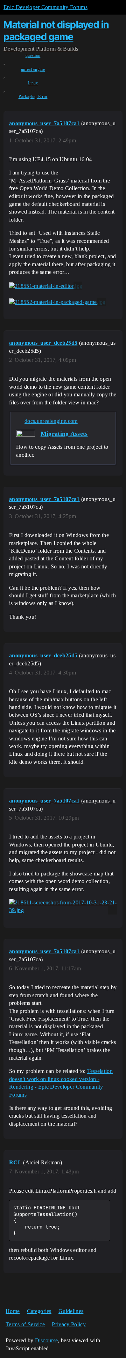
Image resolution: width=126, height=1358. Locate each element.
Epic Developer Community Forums (46, 7)
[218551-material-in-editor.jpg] (45, 286)
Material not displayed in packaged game (56, 30)
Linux (33, 83)
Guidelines (70, 1311)
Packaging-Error (33, 96)
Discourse (46, 1340)
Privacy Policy (68, 1324)
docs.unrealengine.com (51, 421)
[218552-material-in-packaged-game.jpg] (57, 302)
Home (13, 1311)
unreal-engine (33, 69)
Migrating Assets (64, 433)
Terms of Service (25, 1324)
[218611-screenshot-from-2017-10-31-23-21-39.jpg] (63, 907)
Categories (39, 1311)
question (33, 55)
